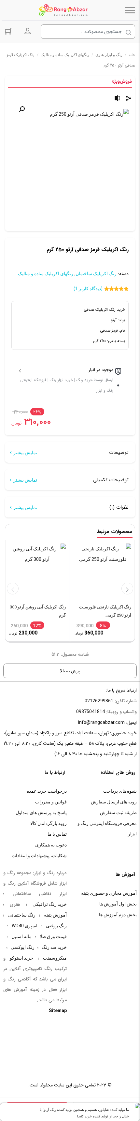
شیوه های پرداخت (120, 791)
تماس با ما (57, 834)
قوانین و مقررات (51, 801)
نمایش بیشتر (25, 452)
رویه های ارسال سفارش (114, 801)
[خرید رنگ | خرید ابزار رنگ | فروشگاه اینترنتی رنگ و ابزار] (65, 10)
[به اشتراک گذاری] (128, 99)
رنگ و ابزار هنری (108, 54)
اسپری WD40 (24, 925)
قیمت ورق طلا (53, 936)
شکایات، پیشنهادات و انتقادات (39, 855)
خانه (132, 54)
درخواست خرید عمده (47, 791)
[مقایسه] (117, 99)
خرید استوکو (21, 958)
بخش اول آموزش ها (118, 903)
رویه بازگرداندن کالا (48, 823)
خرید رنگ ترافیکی (50, 904)
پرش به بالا (70, 670)
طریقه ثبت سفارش (118, 812)
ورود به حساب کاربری (28, 31)
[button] (22, 109)
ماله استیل (21, 936)
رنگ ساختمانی (21, 915)
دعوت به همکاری (51, 844)
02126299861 (99, 700)
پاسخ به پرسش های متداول (41, 812)
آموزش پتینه (55, 915)
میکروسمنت (55, 958)
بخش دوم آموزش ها (118, 914)
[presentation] (13, 588)
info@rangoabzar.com (101, 722)
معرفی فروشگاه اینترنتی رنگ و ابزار (107, 828)
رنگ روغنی (56, 925)
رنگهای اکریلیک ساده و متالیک (65, 54)
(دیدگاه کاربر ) (88, 288)
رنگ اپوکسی (23, 947)
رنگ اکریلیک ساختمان (96, 273)
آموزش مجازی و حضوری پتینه (109, 893)
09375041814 (90, 711)
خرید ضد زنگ (54, 947)
